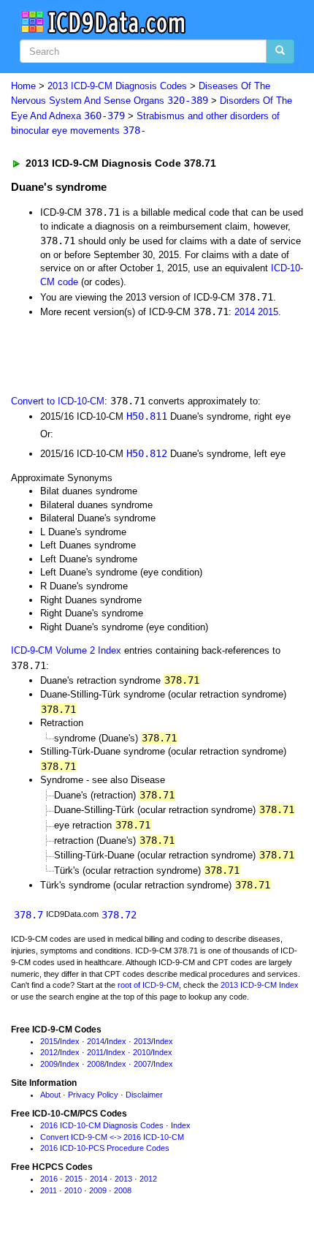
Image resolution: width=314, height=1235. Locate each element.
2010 (141, 1052)
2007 (142, 1064)
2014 (244, 311)
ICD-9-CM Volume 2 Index (66, 650)
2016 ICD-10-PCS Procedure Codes (104, 1148)
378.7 (28, 915)
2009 (49, 1064)
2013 (142, 1041)
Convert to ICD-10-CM (57, 401)
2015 (268, 311)
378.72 (119, 915)
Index (70, 1041)
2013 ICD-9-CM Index (260, 985)
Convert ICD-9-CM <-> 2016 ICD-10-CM (112, 1137)
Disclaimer (144, 1094)
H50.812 (146, 453)
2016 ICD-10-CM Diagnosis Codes (102, 1125)
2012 (49, 1052)
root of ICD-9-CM (148, 985)
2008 (95, 1064)
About (50, 1094)
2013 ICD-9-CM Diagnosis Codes (117, 85)
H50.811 (146, 416)
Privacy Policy (93, 1094)
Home (23, 85)
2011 (95, 1052)
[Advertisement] (117, 355)
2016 (49, 1178)
